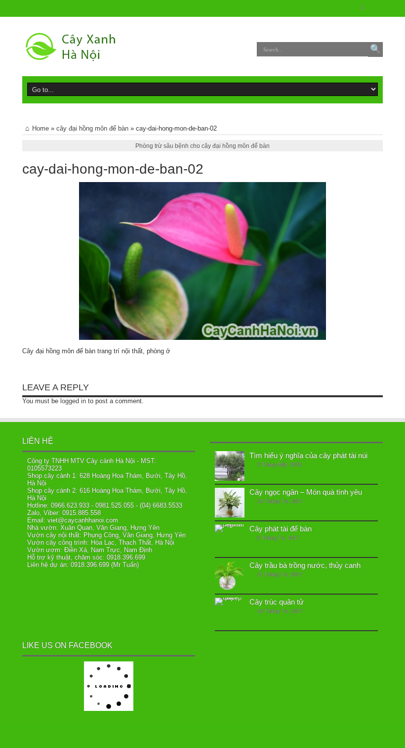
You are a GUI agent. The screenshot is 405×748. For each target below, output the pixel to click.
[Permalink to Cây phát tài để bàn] (229, 539)
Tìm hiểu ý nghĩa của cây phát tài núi (308, 455)
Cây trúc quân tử (276, 602)
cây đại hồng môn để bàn (92, 128)
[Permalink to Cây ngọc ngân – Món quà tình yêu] (229, 502)
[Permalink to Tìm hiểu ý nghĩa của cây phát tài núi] (229, 466)
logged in (73, 401)
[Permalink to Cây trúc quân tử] (229, 612)
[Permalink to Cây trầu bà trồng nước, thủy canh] (229, 576)
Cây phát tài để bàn (280, 528)
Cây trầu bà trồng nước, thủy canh (305, 565)
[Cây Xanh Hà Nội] (74, 46)
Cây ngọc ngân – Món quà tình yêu (305, 492)
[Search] (375, 49)
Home (40, 128)
